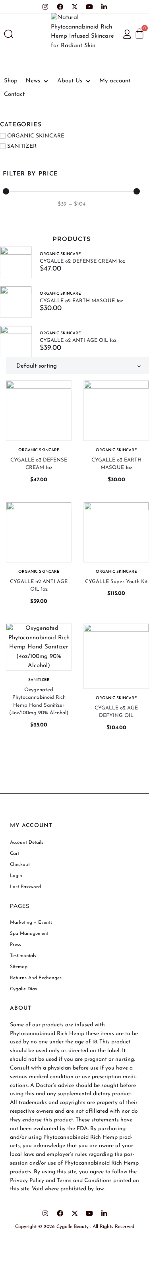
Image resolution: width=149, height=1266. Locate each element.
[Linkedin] (104, 6)
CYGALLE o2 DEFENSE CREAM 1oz (82, 261)
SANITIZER (39, 680)
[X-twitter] (74, 6)
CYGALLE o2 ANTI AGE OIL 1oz (78, 340)
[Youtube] (89, 6)
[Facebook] (60, 6)
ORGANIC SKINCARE (60, 254)
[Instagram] (45, 6)
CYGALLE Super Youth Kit (116, 581)
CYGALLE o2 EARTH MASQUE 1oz (81, 300)
